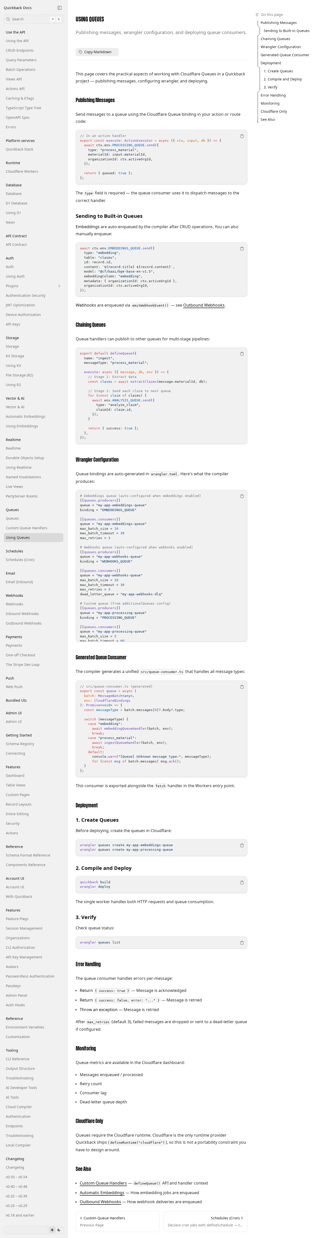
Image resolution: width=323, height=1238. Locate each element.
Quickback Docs (18, 7)
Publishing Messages (95, 100)
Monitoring (86, 1049)
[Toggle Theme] (55, 1230)
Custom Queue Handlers (103, 1183)
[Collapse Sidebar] (59, 8)
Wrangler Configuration (97, 460)
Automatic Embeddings (102, 1192)
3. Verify (86, 917)
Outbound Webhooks (204, 305)
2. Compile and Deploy (103, 868)
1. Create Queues (97, 819)
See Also (83, 1169)
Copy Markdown (98, 51)
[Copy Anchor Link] (119, 101)
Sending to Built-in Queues (109, 216)
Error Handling (88, 964)
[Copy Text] (242, 136)
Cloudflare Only (89, 1121)
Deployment (87, 806)
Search (36, 19)
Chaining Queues (91, 325)
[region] (161, 157)
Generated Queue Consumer (101, 658)
